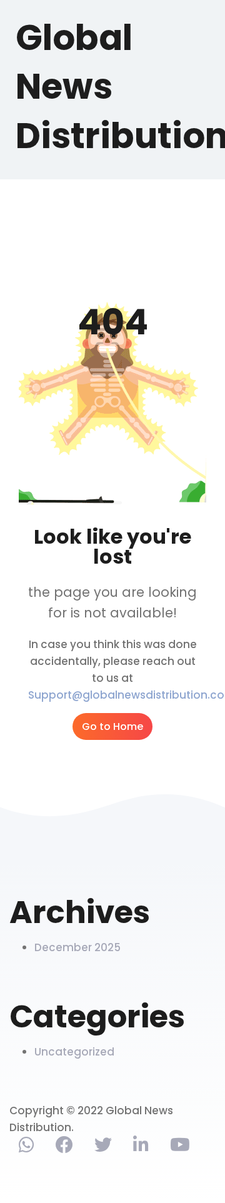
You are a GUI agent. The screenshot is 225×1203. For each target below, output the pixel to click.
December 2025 (77, 947)
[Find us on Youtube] (180, 1147)
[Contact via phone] (26, 1147)
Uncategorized (74, 1051)
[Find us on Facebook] (64, 1147)
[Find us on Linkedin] (141, 1147)
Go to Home (112, 726)
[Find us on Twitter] (103, 1147)
